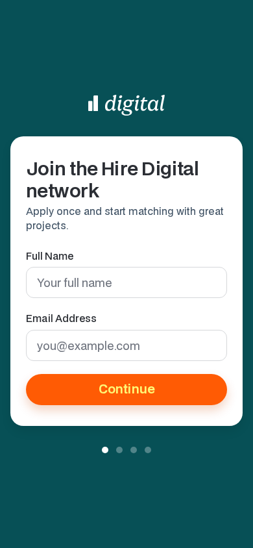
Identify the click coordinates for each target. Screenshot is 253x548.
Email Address (61, 318)
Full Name (49, 256)
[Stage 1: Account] (105, 450)
